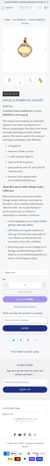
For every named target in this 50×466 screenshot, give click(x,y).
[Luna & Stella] (25, 8)
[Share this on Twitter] (14, 340)
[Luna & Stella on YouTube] (20, 435)
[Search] (39, 8)
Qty (4, 279)
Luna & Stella (18, 443)
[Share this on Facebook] (21, 340)
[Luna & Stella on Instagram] (30, 435)
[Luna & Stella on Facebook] (15, 435)
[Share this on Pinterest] (28, 340)
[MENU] (1, 8)
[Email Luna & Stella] (35, 435)
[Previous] (4, 50)
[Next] (45, 50)
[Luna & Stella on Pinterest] (25, 435)
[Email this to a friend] (36, 340)
